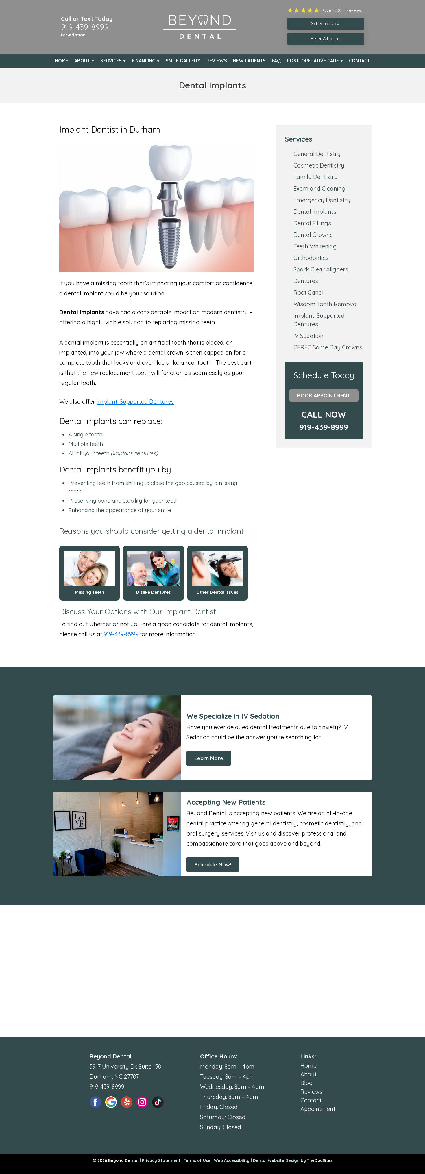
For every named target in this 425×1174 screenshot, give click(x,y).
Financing (144, 61)
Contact (359, 61)
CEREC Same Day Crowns (327, 347)
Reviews (216, 61)
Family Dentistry (315, 177)
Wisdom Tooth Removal (325, 304)
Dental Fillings (312, 223)
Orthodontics (310, 257)
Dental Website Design (276, 1160)
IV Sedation (73, 35)
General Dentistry (317, 153)
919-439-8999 (84, 27)
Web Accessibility (232, 1160)
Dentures (305, 280)
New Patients (249, 61)
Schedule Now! (212, 864)
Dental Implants (314, 211)
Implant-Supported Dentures (135, 401)
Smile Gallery (183, 61)
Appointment (317, 1108)
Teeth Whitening (315, 246)
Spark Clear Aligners (320, 269)
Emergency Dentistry (321, 200)
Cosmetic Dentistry (318, 165)
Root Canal (308, 292)
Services (111, 61)
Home (61, 61)
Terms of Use (197, 1160)
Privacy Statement (161, 1160)
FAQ (276, 61)
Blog (306, 1082)
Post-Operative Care (313, 61)
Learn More (208, 758)
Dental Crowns (313, 234)
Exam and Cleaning (319, 188)
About (82, 61)
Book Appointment (323, 395)
